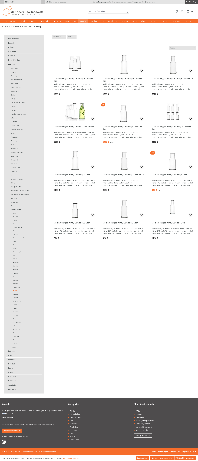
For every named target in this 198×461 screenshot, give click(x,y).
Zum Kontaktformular (12, 430)
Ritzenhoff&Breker (17, 152)
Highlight (15, 269)
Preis (70, 37)
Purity (15, 290)
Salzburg (15, 294)
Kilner (13, 183)
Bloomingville (15, 76)
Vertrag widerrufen (142, 435)
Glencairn (15, 262)
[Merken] (93, 71)
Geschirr (11, 56)
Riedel (13, 206)
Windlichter (12, 359)
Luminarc (14, 122)
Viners (13, 175)
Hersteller (57, 37)
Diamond (15, 231)
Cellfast (13, 95)
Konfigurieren (142, 458)
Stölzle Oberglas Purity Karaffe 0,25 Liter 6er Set (171, 127)
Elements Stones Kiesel (19, 238)
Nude (13, 133)
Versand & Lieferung (144, 427)
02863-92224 (9, 2)
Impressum (186, 452)
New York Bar (17, 329)
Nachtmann (15, 198)
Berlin (14, 213)
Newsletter (140, 417)
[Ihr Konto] (182, 11)
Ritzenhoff (14, 148)
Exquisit (15, 248)
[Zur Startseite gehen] (22, 11)
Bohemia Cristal (16, 80)
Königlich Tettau (16, 187)
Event (14, 241)
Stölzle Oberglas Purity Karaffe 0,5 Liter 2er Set (123, 175)
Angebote (12, 385)
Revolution (16, 340)
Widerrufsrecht (142, 430)
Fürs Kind (12, 381)
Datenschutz (175, 452)
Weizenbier (16, 319)
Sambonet (14, 160)
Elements (15, 234)
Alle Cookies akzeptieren (185, 458)
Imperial (15, 273)
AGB (194, 452)
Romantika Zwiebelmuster (20, 194)
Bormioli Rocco (16, 87)
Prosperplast (15, 141)
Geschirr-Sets (75, 417)
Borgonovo (14, 83)
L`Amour (15, 326)
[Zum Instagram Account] (4, 442)
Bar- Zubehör (13, 39)
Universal (15, 312)
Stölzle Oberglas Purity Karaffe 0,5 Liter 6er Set (172, 78)
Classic (15, 220)
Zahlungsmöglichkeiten (145, 420)
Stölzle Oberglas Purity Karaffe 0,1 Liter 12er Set (122, 127)
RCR (12, 145)
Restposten (12, 389)
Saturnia (14, 164)
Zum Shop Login (191, 2)
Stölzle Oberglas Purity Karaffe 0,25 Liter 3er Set (73, 79)
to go (10, 355)
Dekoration (12, 47)
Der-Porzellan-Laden (18, 103)
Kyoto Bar (15, 280)
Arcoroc (13, 72)
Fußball (15, 259)
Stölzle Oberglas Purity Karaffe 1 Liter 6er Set (74, 126)
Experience (16, 245)
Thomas (13, 347)
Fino (14, 255)
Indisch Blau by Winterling (20, 191)
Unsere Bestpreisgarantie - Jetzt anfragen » (124, 2)
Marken (11, 64)
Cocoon (15, 224)
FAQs (138, 411)
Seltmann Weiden (17, 179)
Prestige (15, 283)
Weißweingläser (17, 322)
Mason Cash (15, 126)
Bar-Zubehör (75, 414)
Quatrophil (16, 336)
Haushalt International (18, 114)
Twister (15, 343)
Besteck (11, 43)
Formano (14, 110)
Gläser (10, 372)
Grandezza (16, 266)
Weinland (15, 315)
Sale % (72, 436)
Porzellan (11, 351)
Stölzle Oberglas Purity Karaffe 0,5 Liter (120, 223)
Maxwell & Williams (17, 129)
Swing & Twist (17, 301)
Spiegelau (14, 202)
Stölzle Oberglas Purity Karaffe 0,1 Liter (169, 175)
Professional (16, 287)
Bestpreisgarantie (143, 424)
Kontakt (139, 414)
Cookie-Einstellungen (159, 452)
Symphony (16, 305)
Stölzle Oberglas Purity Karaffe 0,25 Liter (72, 223)
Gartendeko (13, 51)
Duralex (13, 106)
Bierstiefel (16, 217)
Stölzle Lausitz (16, 210)
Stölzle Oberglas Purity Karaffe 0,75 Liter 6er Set (122, 79)
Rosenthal (14, 156)
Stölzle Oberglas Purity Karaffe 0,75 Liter (72, 175)
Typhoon (14, 171)
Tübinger (15, 308)
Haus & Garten (14, 60)
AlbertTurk (14, 68)
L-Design (14, 118)
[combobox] (106, 11)
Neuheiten (12, 376)
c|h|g (13, 99)
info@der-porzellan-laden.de (56, 2)
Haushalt (11, 364)
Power (14, 333)
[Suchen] (126, 11)
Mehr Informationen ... (71, 458)
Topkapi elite (15, 168)
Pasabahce (14, 137)
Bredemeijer (15, 91)
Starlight (15, 298)
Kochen (11, 368)
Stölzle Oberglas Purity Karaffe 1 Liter (168, 223)
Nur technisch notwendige (162, 458)
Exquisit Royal (17, 252)
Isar (14, 276)
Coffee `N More (17, 227)
